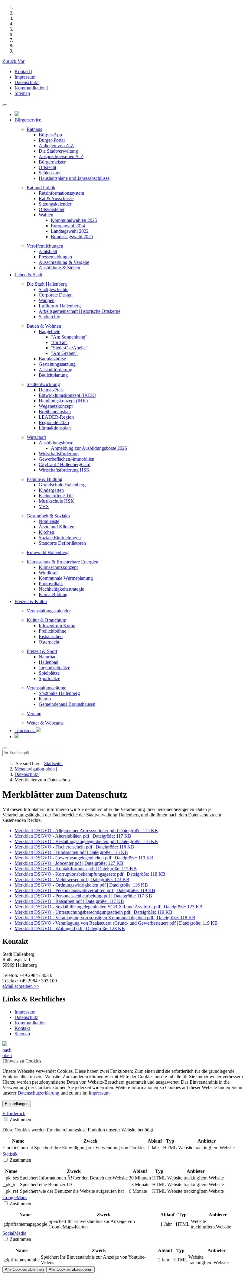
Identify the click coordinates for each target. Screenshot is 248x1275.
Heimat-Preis (51, 389)
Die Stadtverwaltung (58, 151)
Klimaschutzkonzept (58, 567)
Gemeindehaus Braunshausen (67, 704)
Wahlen (46, 214)
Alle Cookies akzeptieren (70, 1269)
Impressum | (26, 76)
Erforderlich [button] (13, 1113)
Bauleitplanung (53, 375)
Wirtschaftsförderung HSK (64, 469)
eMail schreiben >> (20, 986)
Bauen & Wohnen (44, 326)
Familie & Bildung (44, 479)
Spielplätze (49, 673)
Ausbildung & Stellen (59, 267)
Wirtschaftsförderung (59, 453)
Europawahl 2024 (68, 225)
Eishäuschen (51, 636)
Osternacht (49, 641)
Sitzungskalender (55, 203)
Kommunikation (30, 1022)
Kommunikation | (31, 87)
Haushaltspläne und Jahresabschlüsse (74, 178)
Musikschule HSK (56, 501)
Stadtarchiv (49, 316)
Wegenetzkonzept (56, 406)
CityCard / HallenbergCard (64, 464)
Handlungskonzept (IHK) (63, 400)
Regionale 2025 (54, 422)
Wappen (46, 300)
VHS (44, 506)
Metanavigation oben (35, 768)
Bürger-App (50, 134)
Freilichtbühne (52, 631)
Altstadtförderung (55, 369)
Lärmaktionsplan (55, 427)
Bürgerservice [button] (28, 119)
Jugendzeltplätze (54, 667)
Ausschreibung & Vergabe (64, 262)
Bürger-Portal (52, 140)
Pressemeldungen (55, 256)
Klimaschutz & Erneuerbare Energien (62, 561)
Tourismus (25, 730)
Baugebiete (49, 331)
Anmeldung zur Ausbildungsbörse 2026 (89, 448)
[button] (10, 61)
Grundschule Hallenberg (62, 484)
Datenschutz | (27, 82)
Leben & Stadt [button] (28, 274)
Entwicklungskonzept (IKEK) (67, 395)
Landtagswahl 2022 (70, 231)
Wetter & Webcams (45, 722)
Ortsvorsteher (51, 209)
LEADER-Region (56, 417)
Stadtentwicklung (43, 384)
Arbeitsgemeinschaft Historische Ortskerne (79, 311)
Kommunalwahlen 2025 (74, 220)
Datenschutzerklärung (38, 1092)
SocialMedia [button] (14, 1233)
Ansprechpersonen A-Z (61, 156)
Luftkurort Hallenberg (60, 305)
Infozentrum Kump (57, 625)
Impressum (25, 1011)
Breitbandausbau (55, 411)
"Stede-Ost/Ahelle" (69, 347)
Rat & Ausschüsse (56, 198)
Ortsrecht (47, 167)
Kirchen (46, 532)
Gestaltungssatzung (57, 364)
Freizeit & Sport (42, 651)
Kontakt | (23, 71)
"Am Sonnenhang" (69, 336)
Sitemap (22, 93)
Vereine (34, 713)
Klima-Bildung (53, 594)
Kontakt (22, 1028)
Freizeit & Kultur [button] (31, 601)
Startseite (53, 763)
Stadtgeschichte (53, 289)
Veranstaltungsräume (46, 687)
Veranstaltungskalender (49, 610)
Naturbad (48, 656)
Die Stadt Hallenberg (47, 284)
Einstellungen (16, 1103)
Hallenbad (48, 662)
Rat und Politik (41, 187)
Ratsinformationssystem (61, 193)
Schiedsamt (49, 172)
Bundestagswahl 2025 (72, 236)
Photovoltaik (51, 583)
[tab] (124, 1113)
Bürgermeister (52, 161)
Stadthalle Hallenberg (59, 693)
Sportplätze (49, 678)
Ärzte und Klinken (56, 526)
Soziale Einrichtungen (60, 537)
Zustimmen (19, 1119)
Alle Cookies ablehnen (24, 1269)
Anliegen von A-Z (56, 145)
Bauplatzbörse (52, 358)
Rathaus (34, 129)
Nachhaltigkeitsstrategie (61, 589)
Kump (45, 698)
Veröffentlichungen (45, 245)
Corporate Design (56, 294)
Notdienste (49, 521)
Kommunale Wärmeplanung (66, 578)
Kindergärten (51, 490)
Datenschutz (27, 774)
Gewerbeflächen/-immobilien (66, 459)
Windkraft (48, 572)
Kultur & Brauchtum (46, 620)
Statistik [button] (10, 1154)
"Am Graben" (64, 353)
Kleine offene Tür (56, 495)
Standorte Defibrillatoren (62, 543)
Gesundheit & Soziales (48, 515)
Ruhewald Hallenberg (48, 552)
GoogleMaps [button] (14, 1197)
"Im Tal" (59, 342)
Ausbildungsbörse (56, 442)
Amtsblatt (48, 251)
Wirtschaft (36, 437)
